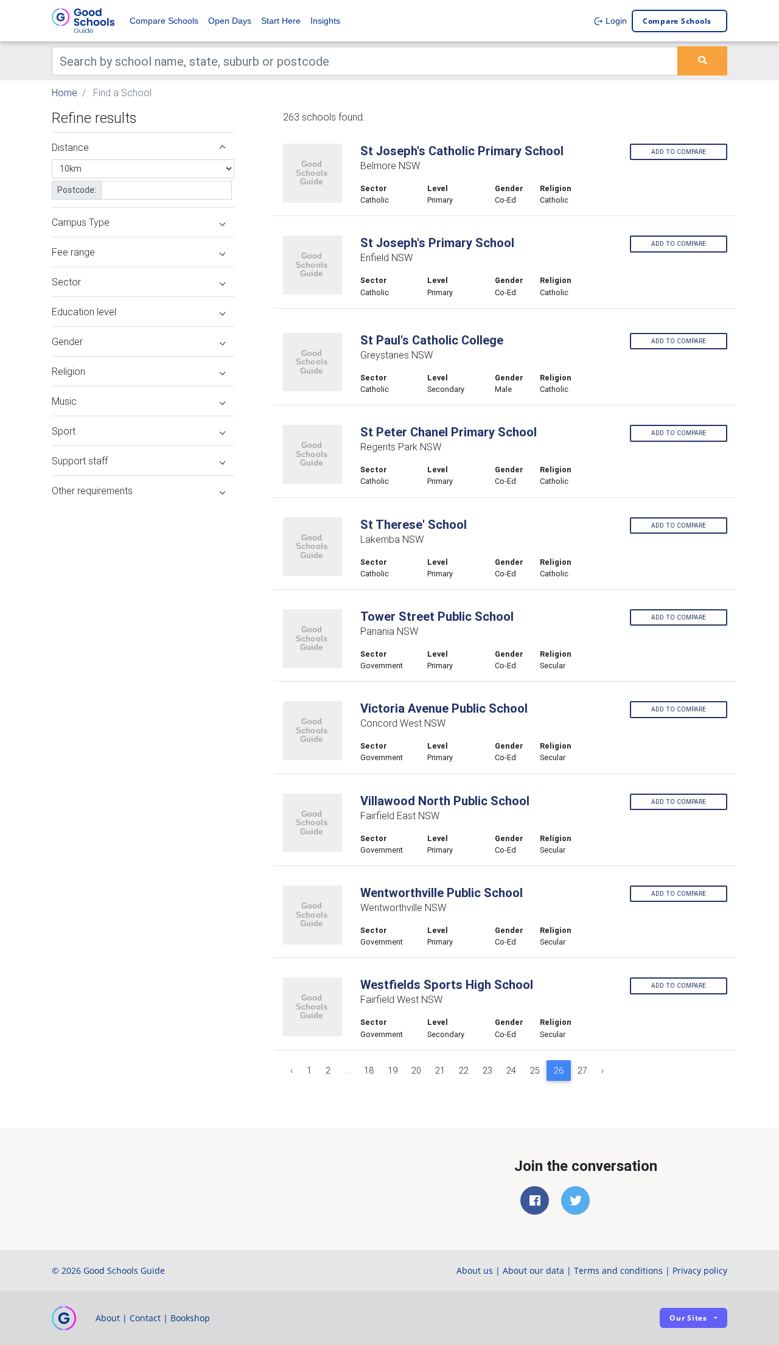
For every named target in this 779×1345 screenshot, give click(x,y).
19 (392, 1070)
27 (582, 1070)
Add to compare (678, 152)
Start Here (281, 21)
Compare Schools (164, 21)
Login (615, 21)
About (108, 1318)
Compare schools (677, 21)
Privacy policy (699, 1270)
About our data (533, 1270)
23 (487, 1070)
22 (464, 1070)
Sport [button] (63, 431)
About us (474, 1270)
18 (369, 1070)
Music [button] (64, 401)
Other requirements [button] (92, 490)
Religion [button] (68, 371)
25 (535, 1070)
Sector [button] (66, 282)
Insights (325, 21)
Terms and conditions (618, 1270)
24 (511, 1070)
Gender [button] (67, 341)
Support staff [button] (80, 461)
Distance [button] (70, 147)
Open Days (229, 21)
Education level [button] (84, 312)
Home (64, 92)
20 (416, 1070)
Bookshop (190, 1318)
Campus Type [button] (81, 222)
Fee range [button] (73, 252)
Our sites (688, 1318)
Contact (145, 1318)
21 (440, 1070)
